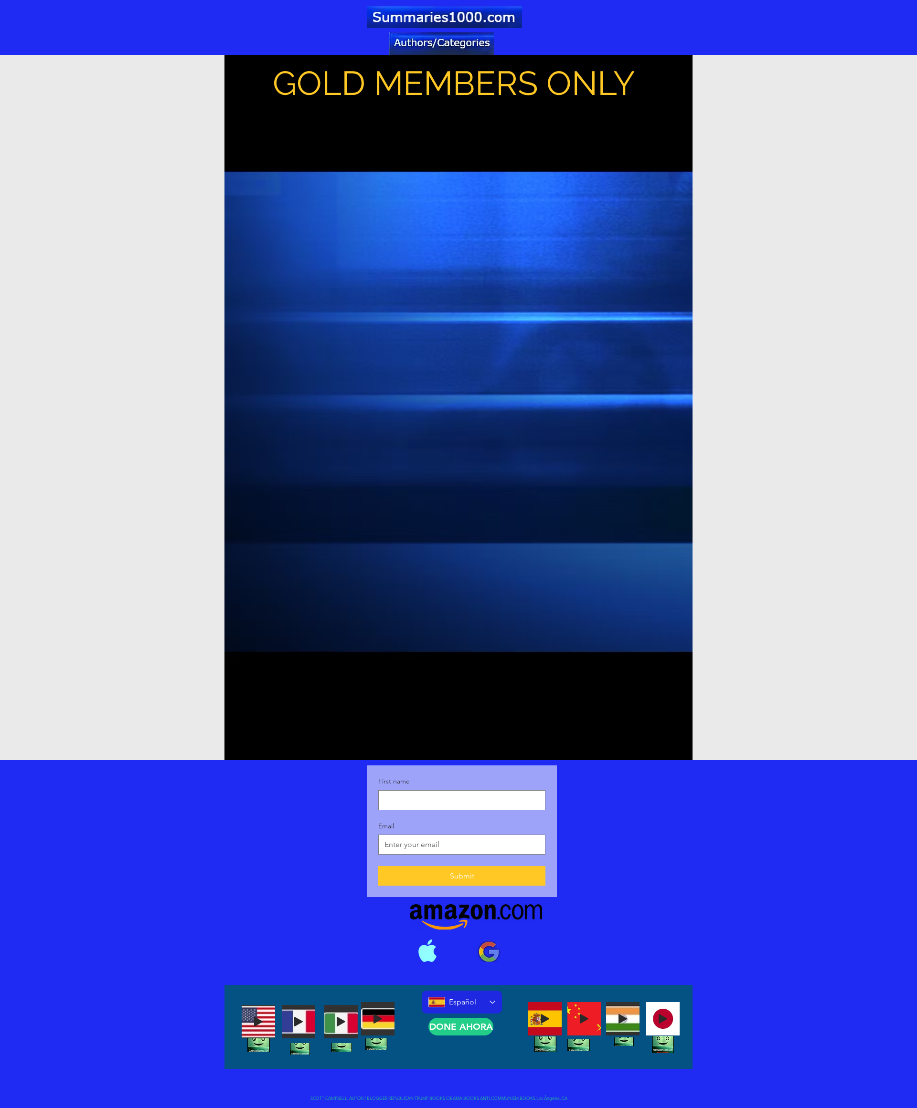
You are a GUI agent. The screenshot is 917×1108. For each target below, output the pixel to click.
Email (386, 826)
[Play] (258, 1021)
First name (394, 781)
